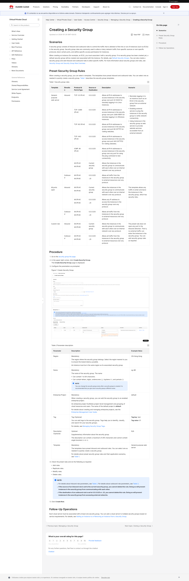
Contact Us (137, 7)
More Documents (18, 71)
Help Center (50, 20)
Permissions (16, 101)
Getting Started (17, 39)
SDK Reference (17, 55)
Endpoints (15, 97)
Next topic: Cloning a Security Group (138, 526)
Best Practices (17, 47)
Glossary (15, 67)
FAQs (13, 59)
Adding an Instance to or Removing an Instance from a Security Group (101, 516)
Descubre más (105, 577)
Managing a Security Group (120, 20)
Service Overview (18, 35)
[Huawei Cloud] (19, 7)
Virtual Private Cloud (64, 20)
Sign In (165, 7)
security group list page (67, 256)
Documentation (148, 7)
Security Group (103, 20)
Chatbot (51, 551)
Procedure (162, 43)
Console (158, 7)
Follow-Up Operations (166, 48)
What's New (16, 31)
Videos (14, 63)
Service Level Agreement (21, 89)
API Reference (17, 51)
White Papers (16, 93)
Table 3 (135, 484)
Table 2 (94, 484)
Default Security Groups (120, 58)
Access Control (89, 20)
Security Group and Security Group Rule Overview (67, 63)
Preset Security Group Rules (166, 37)
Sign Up (175, 7)
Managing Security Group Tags (94, 426)
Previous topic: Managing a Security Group (63, 526)
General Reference (18, 77)
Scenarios (162, 30)
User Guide (15, 43)
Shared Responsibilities (20, 85)
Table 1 (82, 78)
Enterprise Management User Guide (84, 412)
